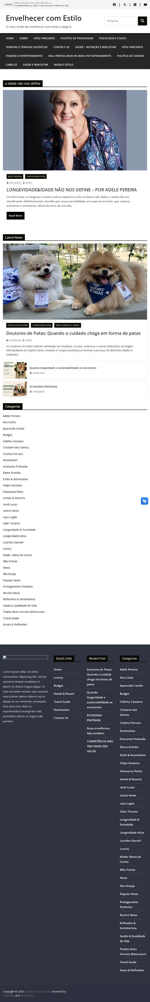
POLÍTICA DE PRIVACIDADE (77, 38)
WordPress (26, 995)
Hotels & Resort (64, 693)
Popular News (12, 580)
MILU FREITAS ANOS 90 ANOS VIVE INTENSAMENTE (79, 56)
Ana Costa (9, 422)
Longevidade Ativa (36, 176)
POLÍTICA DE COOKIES (130, 56)
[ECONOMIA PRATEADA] (15, 389)
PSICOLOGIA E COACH (112, 38)
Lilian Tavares (11, 523)
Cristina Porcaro (13, 454)
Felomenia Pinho (13, 491)
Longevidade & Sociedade (19, 529)
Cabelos (11, 64)
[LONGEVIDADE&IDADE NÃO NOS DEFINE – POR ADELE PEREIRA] (75, 130)
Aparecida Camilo (13, 428)
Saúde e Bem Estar (35, 64)
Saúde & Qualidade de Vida (20, 605)
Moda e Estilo (63, 64)
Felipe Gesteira (12, 485)
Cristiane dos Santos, (16, 447)
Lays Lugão (10, 517)
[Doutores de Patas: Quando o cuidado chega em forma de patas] (75, 281)
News (6, 567)
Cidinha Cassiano (13, 441)
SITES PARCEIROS (44, 38)
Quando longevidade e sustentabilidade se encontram (63, 368)
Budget (7, 434)
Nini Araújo (9, 574)
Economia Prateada (15, 466)
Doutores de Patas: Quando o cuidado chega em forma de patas (73, 333)
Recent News (11, 593)
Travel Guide (11, 618)
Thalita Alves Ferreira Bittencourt (24, 612)
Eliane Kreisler (12, 472)
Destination (10, 460)
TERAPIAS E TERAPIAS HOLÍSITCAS (27, 47)
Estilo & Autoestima (18, 325)
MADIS (29, 182)
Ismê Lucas (10, 504)
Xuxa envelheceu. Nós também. (32, 4)
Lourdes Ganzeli (13, 542)
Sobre (24, 38)
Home (10, 38)
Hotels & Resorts (14, 498)
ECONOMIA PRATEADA (43, 386)
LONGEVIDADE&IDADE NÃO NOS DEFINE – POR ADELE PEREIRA (72, 190)
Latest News (11, 510)
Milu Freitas (10, 561)
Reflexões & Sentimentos (19, 599)
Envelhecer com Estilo (44, 18)
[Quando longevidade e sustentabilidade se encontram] (15, 370)
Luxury (7, 548)
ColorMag (9, 995)
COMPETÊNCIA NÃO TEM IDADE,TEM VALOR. (100, 746)
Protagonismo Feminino (18, 586)
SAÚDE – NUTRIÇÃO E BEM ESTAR (95, 47)
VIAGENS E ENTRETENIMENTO (24, 56)
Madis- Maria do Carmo (68, 325)
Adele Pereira (15, 176)
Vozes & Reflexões (15, 624)
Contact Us (61, 47)
